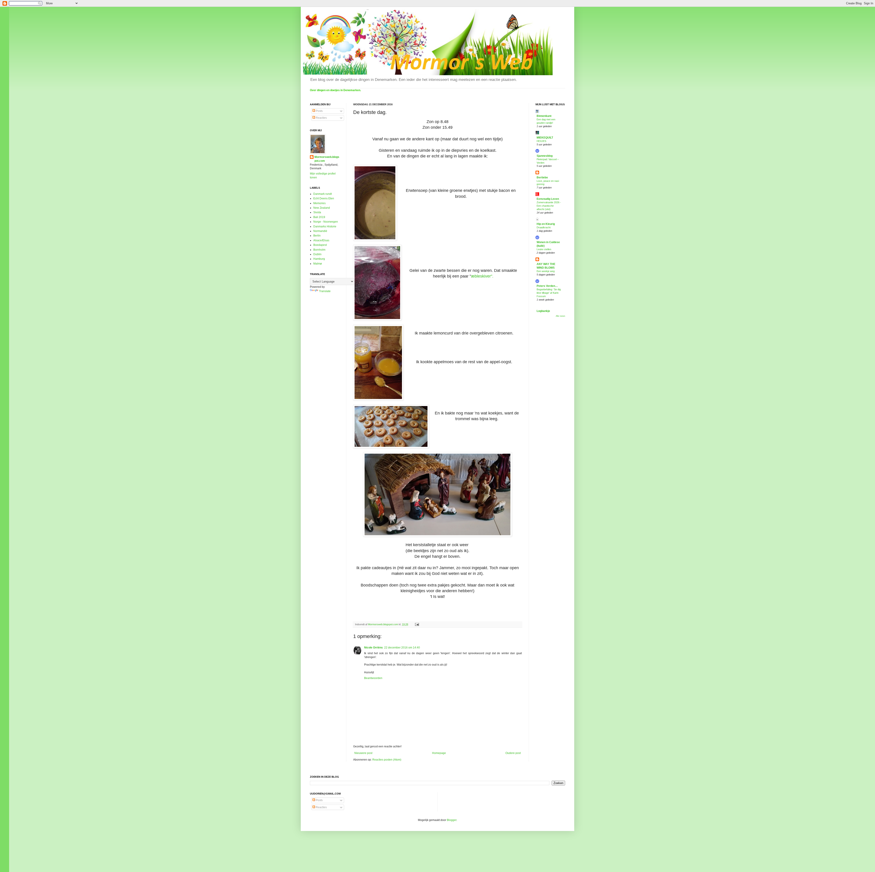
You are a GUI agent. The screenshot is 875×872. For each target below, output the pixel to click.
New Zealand (321, 207)
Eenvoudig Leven (548, 199)
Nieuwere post (363, 753)
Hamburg (319, 258)
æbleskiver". (482, 276)
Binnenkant (544, 116)
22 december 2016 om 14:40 (402, 647)
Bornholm (319, 249)
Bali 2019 (319, 217)
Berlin (317, 235)
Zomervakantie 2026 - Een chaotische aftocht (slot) (549, 206)
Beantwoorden (373, 678)
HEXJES (541, 141)
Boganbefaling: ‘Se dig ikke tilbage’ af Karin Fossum (549, 293)
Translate (325, 291)
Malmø (317, 263)
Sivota (317, 212)
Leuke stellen (544, 249)
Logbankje (543, 311)
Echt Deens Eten (323, 198)
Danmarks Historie (324, 226)
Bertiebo (542, 177)
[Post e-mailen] (417, 624)
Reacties (321, 117)
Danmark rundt (322, 193)
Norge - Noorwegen (325, 221)
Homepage (439, 753)
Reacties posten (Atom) (386, 759)
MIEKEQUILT (545, 137)
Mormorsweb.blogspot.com (326, 158)
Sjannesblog (545, 155)
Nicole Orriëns (373, 647)
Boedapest (320, 245)
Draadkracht (544, 227)
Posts (319, 111)
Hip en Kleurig (546, 224)
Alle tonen (560, 316)
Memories (319, 203)
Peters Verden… (547, 286)
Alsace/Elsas (321, 240)
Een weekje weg (546, 271)
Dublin (317, 254)
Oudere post (513, 753)
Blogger (451, 820)
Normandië (320, 231)
